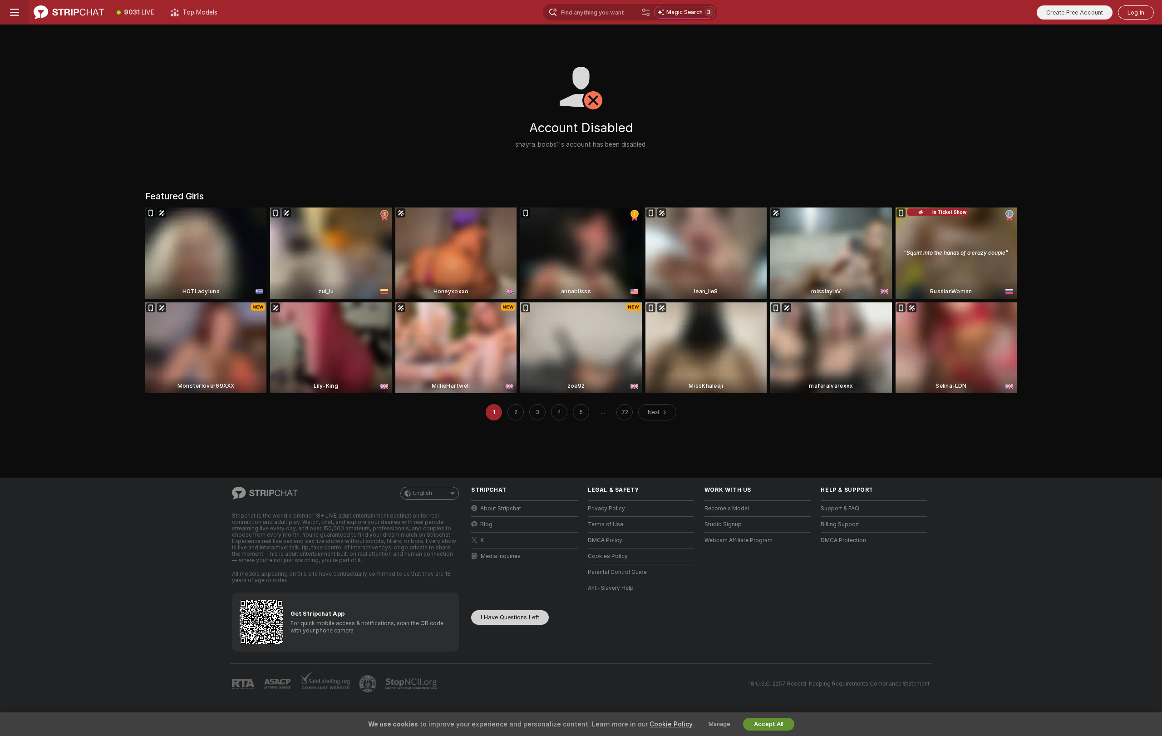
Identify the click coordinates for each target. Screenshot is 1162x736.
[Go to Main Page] (68, 12)
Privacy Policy (606, 508)
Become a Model (726, 508)
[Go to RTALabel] (244, 684)
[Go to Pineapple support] (368, 683)
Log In (1136, 12)
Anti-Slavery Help (611, 588)
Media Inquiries (501, 556)
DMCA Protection (843, 540)
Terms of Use (605, 524)
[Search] (646, 12)
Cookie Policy (671, 724)
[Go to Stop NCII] (412, 683)
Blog (486, 524)
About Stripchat (500, 508)
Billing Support (840, 524)
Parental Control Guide (617, 572)
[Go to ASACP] (278, 684)
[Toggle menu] (14, 12)
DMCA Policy (605, 540)
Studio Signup (723, 524)
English (422, 493)
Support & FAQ (840, 508)
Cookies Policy (608, 556)
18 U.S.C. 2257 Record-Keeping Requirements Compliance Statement (839, 684)
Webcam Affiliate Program (738, 540)
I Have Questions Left (510, 617)
